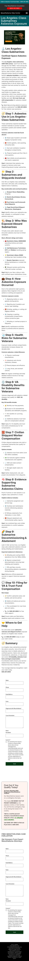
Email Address (9, 694)
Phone (7, 687)
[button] (26, 13)
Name (7, 680)
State (7, 701)
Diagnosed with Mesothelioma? (13, 708)
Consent (8, 740)
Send (14, 764)
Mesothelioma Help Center (10, 13)
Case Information (10, 715)
